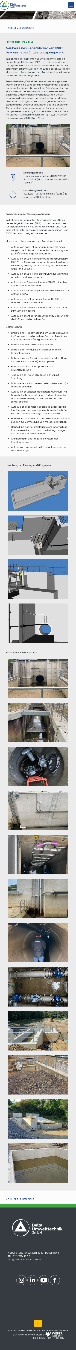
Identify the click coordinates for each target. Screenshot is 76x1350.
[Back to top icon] (38, 1323)
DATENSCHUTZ (56, 1338)
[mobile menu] (71, 5)
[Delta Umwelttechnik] (13, 5)
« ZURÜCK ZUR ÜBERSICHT (20, 28)
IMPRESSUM (39, 1338)
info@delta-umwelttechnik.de (25, 1259)
